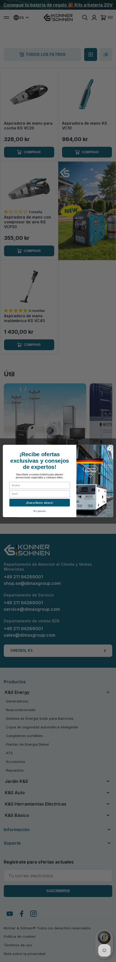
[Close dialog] (109, 448)
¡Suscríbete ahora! (39, 502)
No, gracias (39, 511)
